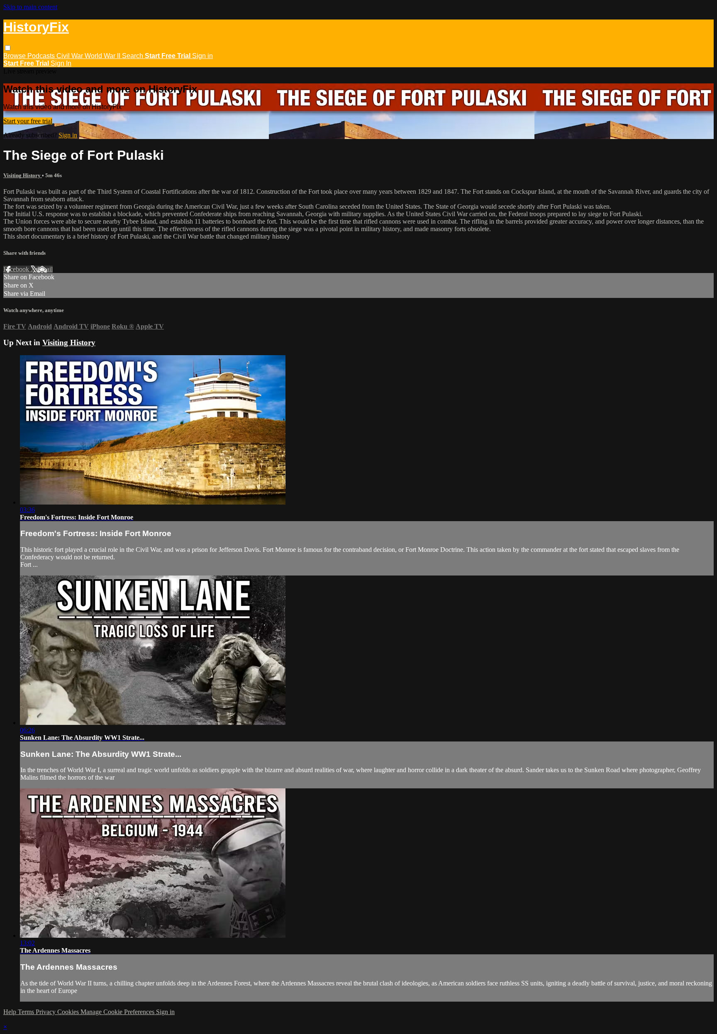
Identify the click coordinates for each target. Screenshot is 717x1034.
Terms (27, 1011)
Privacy (46, 1011)
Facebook (17, 269)
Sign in (202, 55)
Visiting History (22, 175)
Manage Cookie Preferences (118, 1011)
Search (133, 55)
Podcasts (41, 55)
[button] (7, 48)
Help (10, 1011)
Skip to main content (30, 6)
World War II (103, 55)
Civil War (70, 55)
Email (45, 269)
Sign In (61, 63)
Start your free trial (27, 120)
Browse (15, 55)
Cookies (68, 1011)
